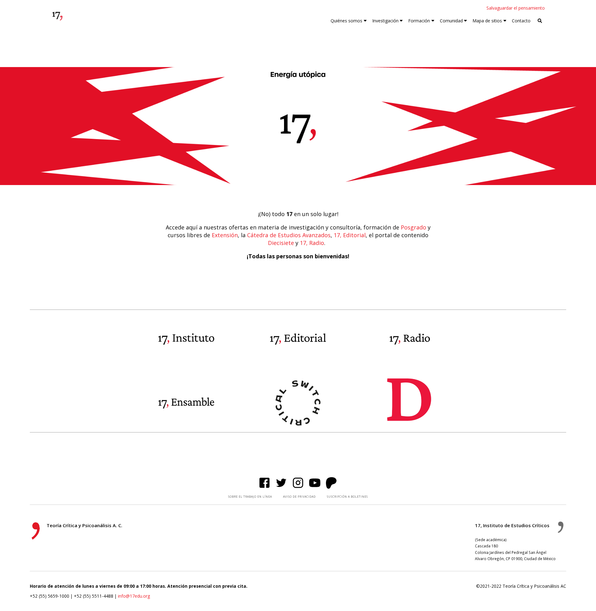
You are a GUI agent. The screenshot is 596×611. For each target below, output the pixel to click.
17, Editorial (350, 235)
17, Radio (312, 243)
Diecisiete (281, 243)
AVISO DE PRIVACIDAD (299, 497)
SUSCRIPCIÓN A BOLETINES (347, 497)
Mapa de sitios (487, 21)
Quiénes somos (346, 21)
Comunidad (451, 21)
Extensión (225, 235)
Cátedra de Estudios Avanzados (289, 235)
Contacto (521, 21)
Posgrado (413, 227)
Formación (419, 21)
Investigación (385, 21)
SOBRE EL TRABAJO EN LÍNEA (250, 497)
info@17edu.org (134, 596)
